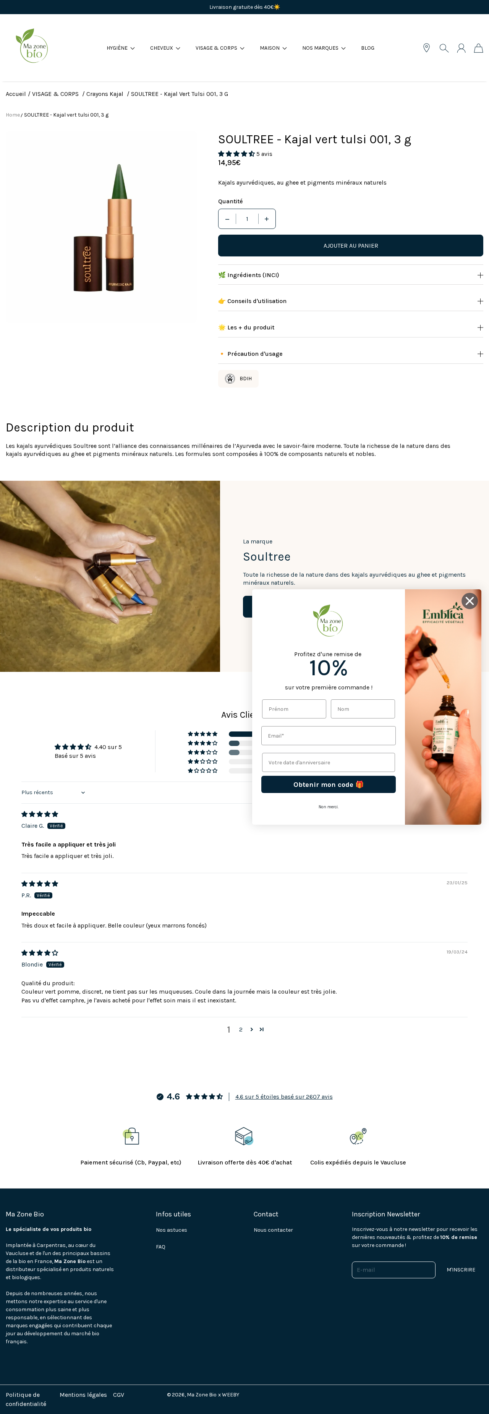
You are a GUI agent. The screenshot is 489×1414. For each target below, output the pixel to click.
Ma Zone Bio (202, 1394)
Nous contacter (273, 1230)
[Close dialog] (469, 601)
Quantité (230, 201)
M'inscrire (461, 1269)
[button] (121, 48)
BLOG (367, 48)
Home (13, 115)
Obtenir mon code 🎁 (328, 784)
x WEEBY (228, 1394)
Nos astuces (171, 1230)
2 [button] (241, 1029)
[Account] (461, 48)
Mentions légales (83, 1394)
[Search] (444, 48)
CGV (118, 1394)
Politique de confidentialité (26, 1399)
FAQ (160, 1247)
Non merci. (328, 806)
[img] (39, 814)
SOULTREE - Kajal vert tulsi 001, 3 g (66, 115)
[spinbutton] (247, 219)
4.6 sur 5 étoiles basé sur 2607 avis (284, 1096)
